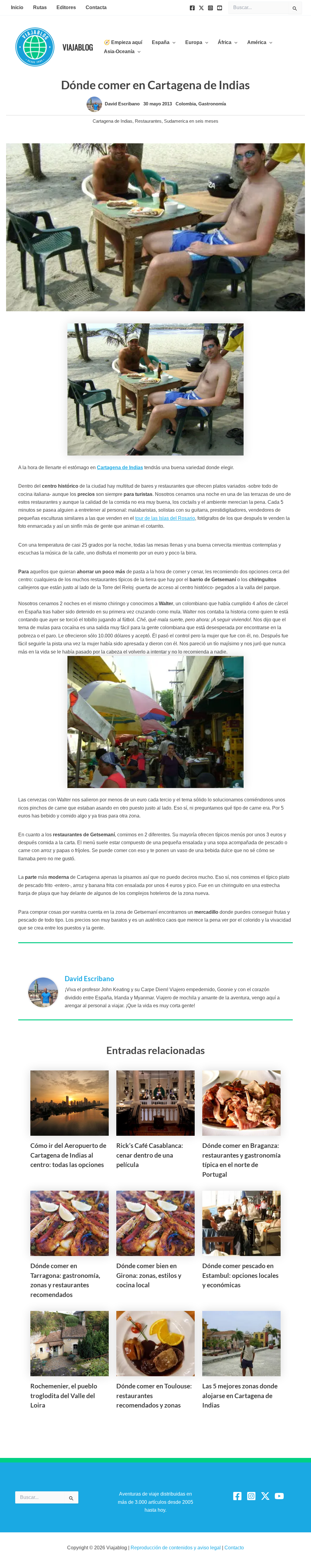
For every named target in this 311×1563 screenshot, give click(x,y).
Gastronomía (212, 103)
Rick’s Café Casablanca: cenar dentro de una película (149, 1155)
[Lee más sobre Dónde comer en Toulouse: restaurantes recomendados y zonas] (155, 1343)
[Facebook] (192, 8)
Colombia (186, 103)
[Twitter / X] (265, 1496)
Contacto (234, 1547)
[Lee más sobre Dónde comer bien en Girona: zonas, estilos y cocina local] (155, 1223)
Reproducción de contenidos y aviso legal (176, 1547)
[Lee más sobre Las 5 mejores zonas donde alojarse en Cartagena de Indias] (241, 1343)
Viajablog (78, 47)
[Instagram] (210, 8)
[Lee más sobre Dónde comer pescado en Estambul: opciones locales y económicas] (241, 1223)
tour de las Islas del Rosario (165, 518)
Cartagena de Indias (112, 121)
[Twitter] (201, 8)
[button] (172, 42)
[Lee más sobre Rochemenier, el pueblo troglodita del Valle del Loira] (69, 1343)
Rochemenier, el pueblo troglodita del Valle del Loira (63, 1395)
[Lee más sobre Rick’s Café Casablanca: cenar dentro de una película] (155, 1102)
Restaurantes (148, 121)
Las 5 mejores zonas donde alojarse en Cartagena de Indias (240, 1395)
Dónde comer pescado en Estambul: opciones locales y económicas (240, 1275)
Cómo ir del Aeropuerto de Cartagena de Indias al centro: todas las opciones (68, 1155)
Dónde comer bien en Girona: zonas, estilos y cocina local (148, 1275)
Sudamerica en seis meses (191, 121)
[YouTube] (219, 8)
